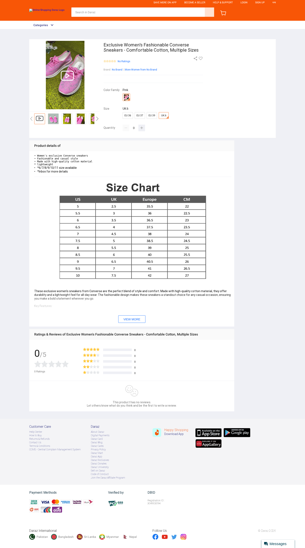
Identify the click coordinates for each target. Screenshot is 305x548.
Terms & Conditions (39, 446)
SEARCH (209, 12)
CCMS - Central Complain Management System (55, 449)
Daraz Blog (96, 442)
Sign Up (260, 2)
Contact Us (35, 442)
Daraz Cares (97, 446)
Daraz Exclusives (100, 460)
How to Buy (35, 435)
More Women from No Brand (141, 69)
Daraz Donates (98, 463)
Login (244, 2)
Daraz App (96, 456)
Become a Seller (194, 2)
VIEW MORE (131, 319)
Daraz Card (97, 438)
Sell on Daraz (98, 470)
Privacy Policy (98, 449)
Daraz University (100, 467)
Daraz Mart (97, 453)
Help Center (35, 431)
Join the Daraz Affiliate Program (108, 477)
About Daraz (97, 431)
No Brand (117, 69)
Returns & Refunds (39, 438)
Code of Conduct (100, 474)
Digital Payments (100, 435)
